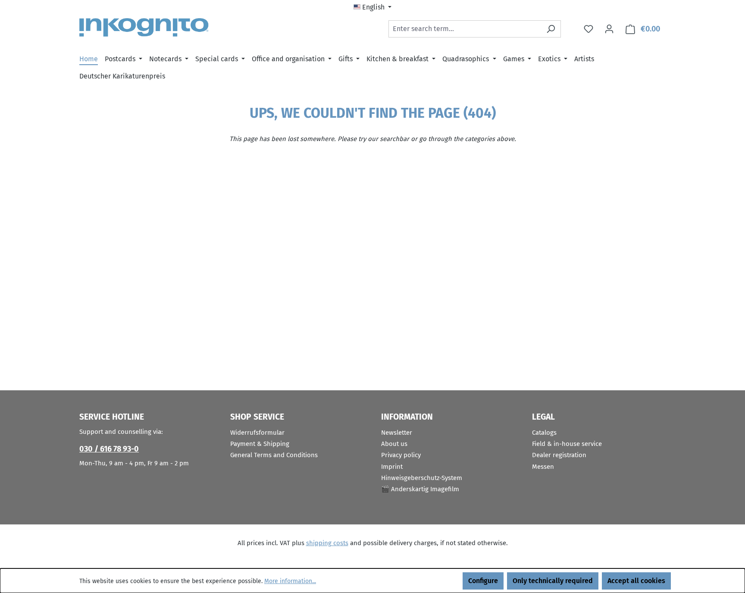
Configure (483, 581)
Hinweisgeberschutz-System (421, 478)
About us (394, 444)
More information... (290, 581)
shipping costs (327, 543)
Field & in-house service (567, 444)
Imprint (392, 467)
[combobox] (464, 29)
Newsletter (396, 432)
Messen (543, 467)
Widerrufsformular (257, 432)
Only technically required (553, 581)
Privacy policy (401, 455)
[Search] (551, 29)
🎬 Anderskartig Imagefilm (420, 489)
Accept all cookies (636, 581)
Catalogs (544, 432)
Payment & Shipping (259, 444)
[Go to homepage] (144, 27)
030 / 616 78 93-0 (109, 449)
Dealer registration (559, 455)
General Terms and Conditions (274, 455)
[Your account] (609, 29)
